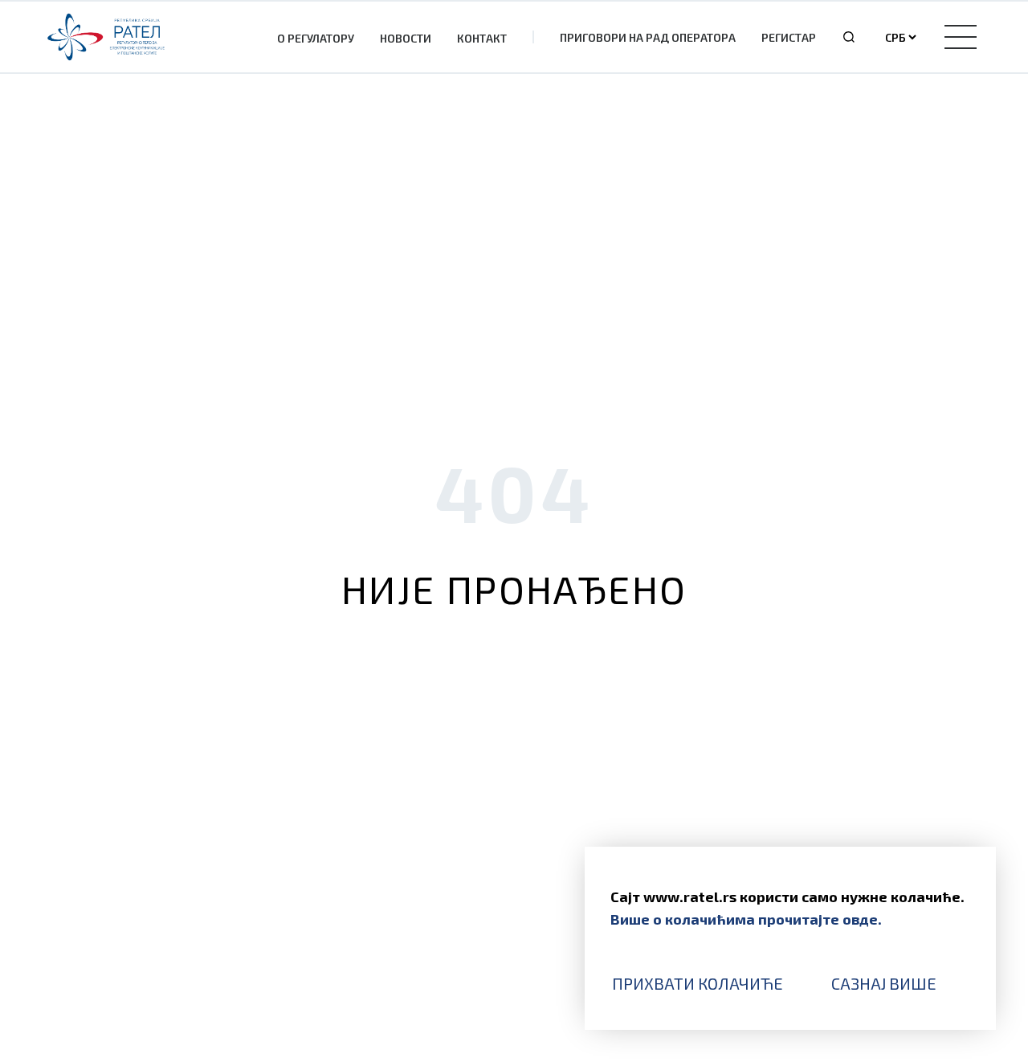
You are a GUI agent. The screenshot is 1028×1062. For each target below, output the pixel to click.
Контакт (482, 38)
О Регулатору (315, 38)
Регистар (788, 37)
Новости (405, 38)
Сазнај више (883, 983)
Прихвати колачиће (697, 983)
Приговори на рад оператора (648, 37)
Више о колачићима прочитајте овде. (746, 919)
